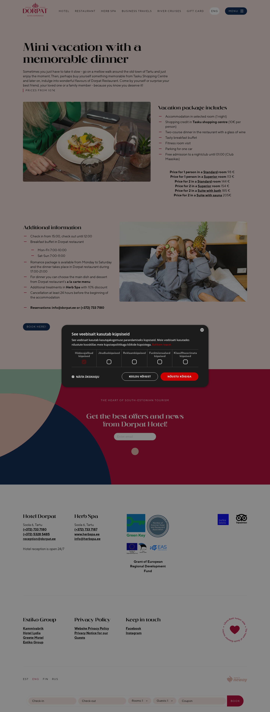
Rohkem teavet (161, 344)
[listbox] (202, 330)
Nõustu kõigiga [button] (179, 376)
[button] (85, 376)
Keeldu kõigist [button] (140, 376)
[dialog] (135, 356)
